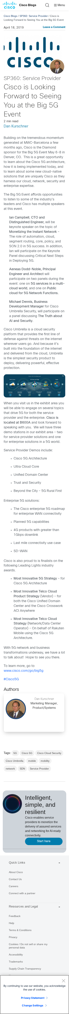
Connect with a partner (22, 893)
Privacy (13, 937)
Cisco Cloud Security (49, 753)
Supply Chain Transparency (25, 968)
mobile (32, 760)
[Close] (63, 981)
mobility (45, 760)
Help (11, 923)
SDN (22, 768)
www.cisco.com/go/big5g (23, 670)
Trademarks (16, 961)
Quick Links (17, 862)
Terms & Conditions (20, 930)
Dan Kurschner (16, 126)
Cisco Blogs (27, 5)
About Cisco (16, 872)
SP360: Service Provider (34, 15)
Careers (13, 886)
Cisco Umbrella (14, 760)
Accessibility (16, 954)
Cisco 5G (27, 753)
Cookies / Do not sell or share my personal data (28, 946)
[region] (34, 994)
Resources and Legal (23, 906)
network (10, 768)
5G (15, 753)
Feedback (14, 916)
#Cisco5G (11, 679)
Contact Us (15, 879)
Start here (43, 841)
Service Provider (39, 768)
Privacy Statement (32, 997)
